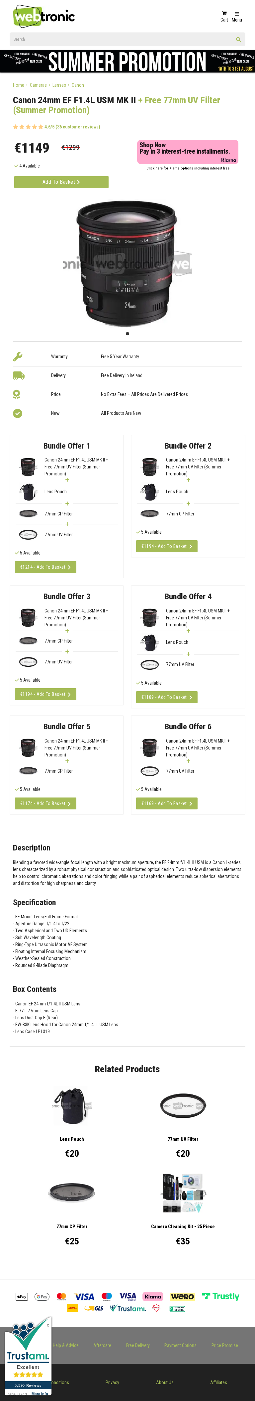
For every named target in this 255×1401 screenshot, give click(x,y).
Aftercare (102, 1345)
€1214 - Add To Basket (43, 567)
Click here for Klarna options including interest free (187, 168)
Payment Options (180, 1345)
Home (18, 85)
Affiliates (218, 1382)
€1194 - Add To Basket (164, 546)
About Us (165, 1382)
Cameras (38, 85)
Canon (78, 85)
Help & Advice (66, 1345)
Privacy (112, 1382)
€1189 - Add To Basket (164, 697)
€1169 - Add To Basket (164, 803)
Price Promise (225, 1345)
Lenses (59, 85)
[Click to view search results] (239, 42)
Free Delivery (138, 1345)
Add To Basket (59, 182)
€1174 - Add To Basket (43, 803)
